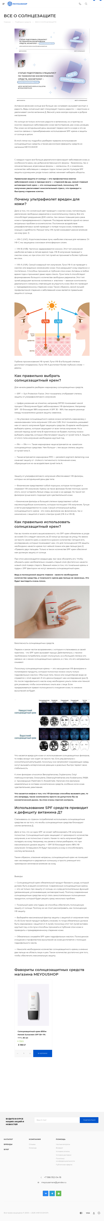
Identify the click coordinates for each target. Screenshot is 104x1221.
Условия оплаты (63, 1151)
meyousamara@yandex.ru (53, 1182)
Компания (35, 1139)
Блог (6, 1149)
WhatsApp (58, 1193)
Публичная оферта (64, 1165)
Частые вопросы (63, 1144)
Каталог (8, 1139)
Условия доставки (63, 1155)
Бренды (8, 1144)
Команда (33, 1148)
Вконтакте (45, 1193)
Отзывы (32, 1144)
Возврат (59, 1148)
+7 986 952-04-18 (52, 1177)
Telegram (52, 1193)
